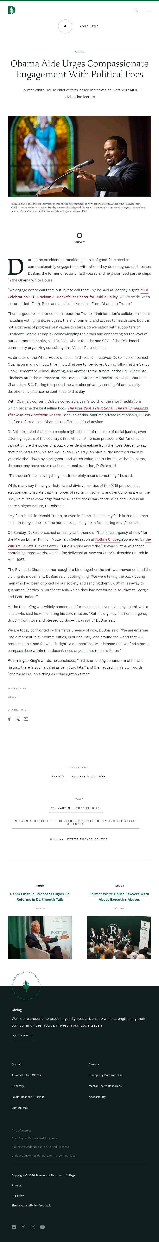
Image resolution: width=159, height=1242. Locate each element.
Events (58, 776)
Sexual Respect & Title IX (28, 1097)
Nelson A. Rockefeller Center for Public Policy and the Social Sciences (76, 823)
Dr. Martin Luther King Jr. (75, 808)
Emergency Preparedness (105, 1075)
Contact (17, 1064)
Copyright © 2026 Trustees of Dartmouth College (43, 1175)
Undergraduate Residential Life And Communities (43, 1155)
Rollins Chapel (107, 539)
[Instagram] (33, 1228)
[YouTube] (42, 1228)
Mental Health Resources (105, 1086)
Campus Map (20, 1108)
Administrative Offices (26, 1075)
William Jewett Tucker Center (79, 839)
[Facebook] (14, 1228)
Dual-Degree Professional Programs (34, 1138)
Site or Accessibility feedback (31, 1205)
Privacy (17, 1185)
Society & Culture (89, 776)
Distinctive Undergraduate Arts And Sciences (40, 1147)
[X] (23, 1228)
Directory (18, 1086)
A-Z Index (18, 1195)
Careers (94, 1064)
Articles (79, 51)
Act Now (20, 1035)
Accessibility (97, 1097)
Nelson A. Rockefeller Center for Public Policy (78, 296)
